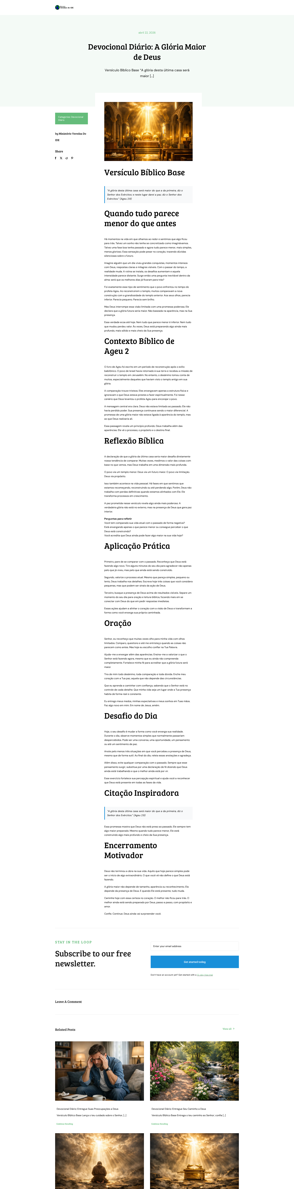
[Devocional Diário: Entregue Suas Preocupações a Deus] (99, 1071)
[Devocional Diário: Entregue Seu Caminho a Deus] (194, 1071)
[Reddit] (66, 158)
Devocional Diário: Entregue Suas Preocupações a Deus (87, 1108)
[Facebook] (55, 158)
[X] (61, 158)
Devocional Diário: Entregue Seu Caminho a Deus (179, 1108)
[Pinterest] (72, 158)
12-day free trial (205, 974)
